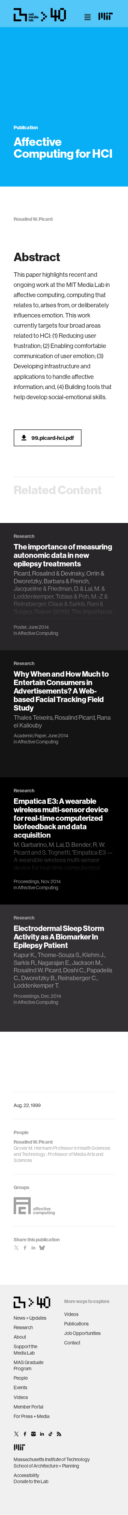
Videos (21, 1397)
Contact (72, 1343)
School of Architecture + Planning (46, 1466)
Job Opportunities (82, 1333)
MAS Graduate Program (28, 1365)
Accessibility (26, 1475)
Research (23, 1327)
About (20, 1337)
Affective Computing (38, 633)
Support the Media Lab (25, 1349)
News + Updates (30, 1318)
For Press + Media (31, 1416)
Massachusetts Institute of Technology (52, 1459)
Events (20, 1387)
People (21, 1378)
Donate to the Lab (31, 1481)
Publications (76, 1324)
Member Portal (28, 1407)
